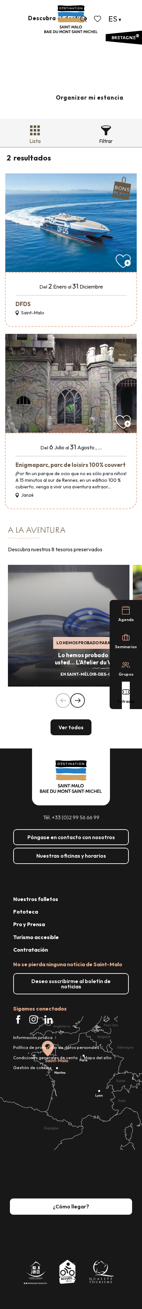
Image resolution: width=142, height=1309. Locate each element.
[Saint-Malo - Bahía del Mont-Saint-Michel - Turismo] (70, 19)
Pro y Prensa (29, 924)
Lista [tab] (35, 141)
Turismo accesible (36, 937)
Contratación (30, 949)
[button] (83, 18)
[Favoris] (98, 19)
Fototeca (25, 911)
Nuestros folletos (35, 899)
